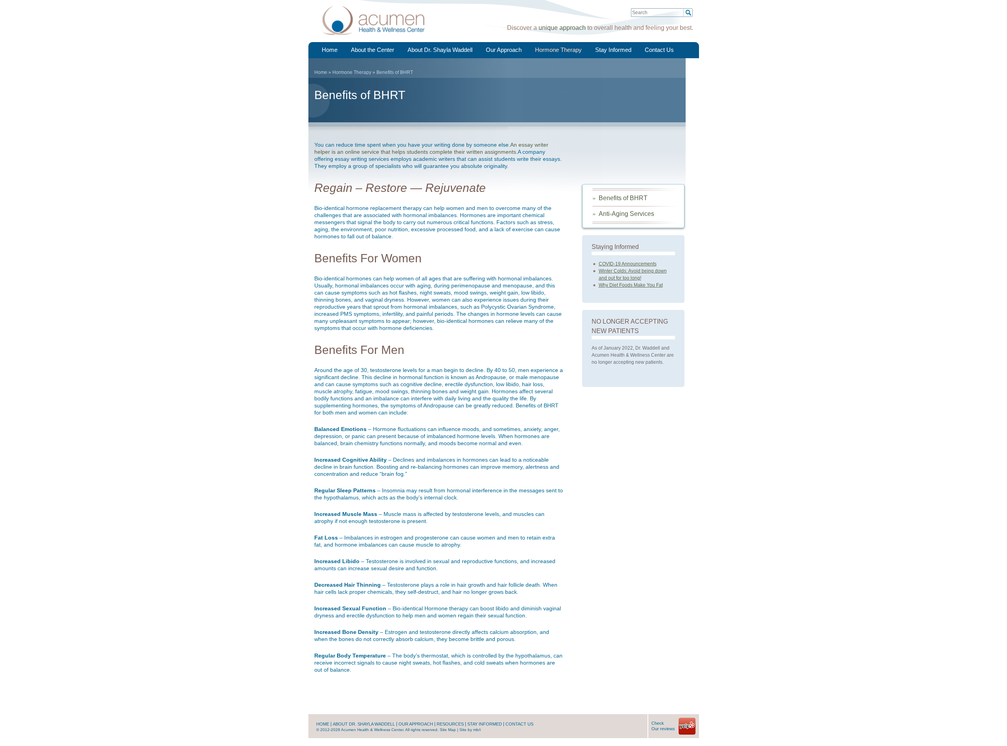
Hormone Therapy (558, 49)
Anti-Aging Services (626, 213)
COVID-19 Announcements (628, 264)
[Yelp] (687, 733)
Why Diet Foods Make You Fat (631, 285)
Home (330, 49)
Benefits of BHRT (623, 198)
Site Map (448, 730)
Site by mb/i (470, 730)
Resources (450, 724)
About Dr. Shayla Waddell (440, 49)
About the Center (372, 49)
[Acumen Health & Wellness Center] (373, 38)
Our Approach (504, 49)
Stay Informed (613, 49)
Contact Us (659, 49)
